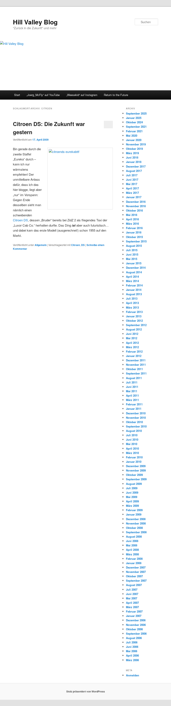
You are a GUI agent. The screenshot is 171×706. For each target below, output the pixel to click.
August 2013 (134, 294)
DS (83, 245)
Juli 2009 (131, 488)
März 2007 (132, 607)
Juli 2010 (131, 435)
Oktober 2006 (134, 629)
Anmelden (132, 675)
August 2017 (134, 171)
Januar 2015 (133, 263)
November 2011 (136, 365)
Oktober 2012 (134, 321)
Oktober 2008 (134, 528)
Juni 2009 (132, 492)
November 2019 (136, 144)
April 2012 (132, 343)
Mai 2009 (131, 497)
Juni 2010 (132, 439)
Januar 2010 (133, 462)
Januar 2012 (133, 356)
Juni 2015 (132, 254)
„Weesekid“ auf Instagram (81, 95)
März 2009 (132, 506)
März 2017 (132, 193)
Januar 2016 (133, 232)
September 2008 (136, 532)
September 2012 (136, 325)
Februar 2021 (134, 131)
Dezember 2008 (136, 519)
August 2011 (134, 378)
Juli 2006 (131, 642)
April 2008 (132, 550)
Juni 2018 (132, 157)
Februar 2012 (134, 351)
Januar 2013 (133, 316)
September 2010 (136, 426)
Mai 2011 (131, 391)
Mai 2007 (131, 598)
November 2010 (136, 418)
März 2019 (132, 153)
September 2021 (136, 127)
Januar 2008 (133, 563)
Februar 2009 (134, 510)
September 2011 (136, 373)
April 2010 (132, 448)
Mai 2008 (131, 545)
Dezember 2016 (136, 202)
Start (17, 95)
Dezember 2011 (136, 360)
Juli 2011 (131, 382)
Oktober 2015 (134, 237)
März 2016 (132, 224)
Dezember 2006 (136, 620)
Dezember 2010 (136, 413)
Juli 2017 (131, 175)
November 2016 (136, 206)
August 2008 (134, 536)
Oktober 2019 (134, 149)
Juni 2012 (132, 334)
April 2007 (132, 603)
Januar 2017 (133, 197)
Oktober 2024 (134, 122)
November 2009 (136, 470)
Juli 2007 (131, 589)
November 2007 (136, 572)
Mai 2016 (131, 215)
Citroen (75, 245)
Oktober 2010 (134, 422)
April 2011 (132, 395)
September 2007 (136, 580)
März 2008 (132, 554)
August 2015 (134, 246)
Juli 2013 (131, 298)
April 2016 (132, 219)
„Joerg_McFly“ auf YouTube (43, 95)
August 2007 (134, 585)
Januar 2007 (133, 616)
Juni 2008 (132, 541)
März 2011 (132, 400)
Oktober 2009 (134, 475)
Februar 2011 (134, 404)
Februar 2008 (134, 559)
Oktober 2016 (134, 210)
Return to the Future (116, 95)
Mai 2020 (131, 135)
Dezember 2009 (136, 466)
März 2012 (132, 347)
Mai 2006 (131, 651)
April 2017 (132, 188)
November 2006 (136, 625)
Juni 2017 (132, 180)
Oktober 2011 (134, 369)
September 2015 (136, 241)
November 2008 (136, 523)
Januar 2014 (133, 290)
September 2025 (136, 113)
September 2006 (136, 633)
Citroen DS (20, 220)
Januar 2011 (133, 409)
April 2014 (132, 277)
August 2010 (134, 431)
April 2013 (132, 303)
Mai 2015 (131, 259)
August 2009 (134, 484)
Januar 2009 (133, 514)
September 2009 (136, 479)
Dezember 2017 (136, 166)
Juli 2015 (131, 250)
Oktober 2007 (134, 576)
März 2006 (132, 660)
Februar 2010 (134, 457)
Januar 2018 (133, 162)
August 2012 (134, 329)
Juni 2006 (132, 647)
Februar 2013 (134, 312)
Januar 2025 (133, 118)
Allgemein (41, 245)
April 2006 (132, 655)
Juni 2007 (132, 594)
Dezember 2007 (136, 567)
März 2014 (132, 281)
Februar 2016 (134, 228)
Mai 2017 (131, 184)
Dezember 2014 (136, 268)
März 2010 (132, 453)
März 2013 (132, 307)
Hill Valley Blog (35, 21)
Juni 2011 (132, 387)
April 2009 (132, 501)
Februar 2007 (134, 611)
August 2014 (134, 272)
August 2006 (134, 638)
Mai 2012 (131, 338)
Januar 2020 (133, 140)
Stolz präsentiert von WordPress (85, 691)
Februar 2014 (134, 285)
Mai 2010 (131, 444)
